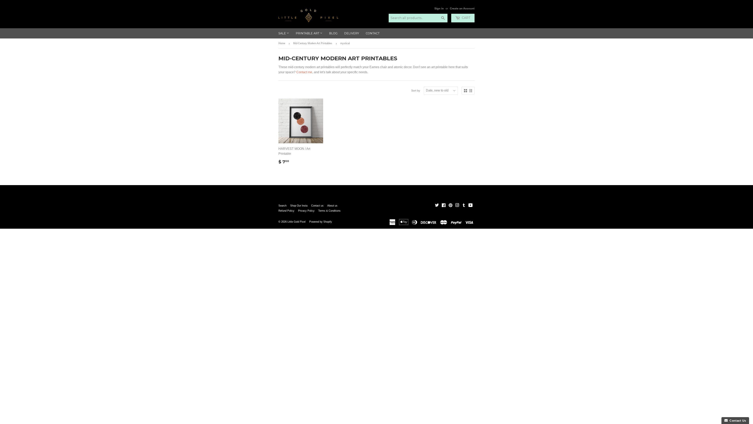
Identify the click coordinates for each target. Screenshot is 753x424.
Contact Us (737, 420)
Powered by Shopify (320, 221)
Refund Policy (286, 210)
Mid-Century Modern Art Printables (312, 43)
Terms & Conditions (329, 210)
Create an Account (462, 8)
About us (332, 205)
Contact (372, 33)
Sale (282, 33)
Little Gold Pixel (296, 221)
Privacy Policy (306, 210)
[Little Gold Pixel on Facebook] (444, 205)
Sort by (415, 90)
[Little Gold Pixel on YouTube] (470, 205)
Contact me (304, 72)
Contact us (317, 205)
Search (282, 205)
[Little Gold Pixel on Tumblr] (464, 205)
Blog (333, 33)
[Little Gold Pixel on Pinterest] (450, 205)
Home (281, 43)
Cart (466, 18)
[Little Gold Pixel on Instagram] (457, 205)
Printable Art (308, 33)
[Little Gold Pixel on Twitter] (437, 205)
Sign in (439, 8)
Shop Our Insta (298, 205)
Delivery (351, 33)
